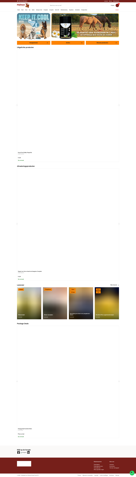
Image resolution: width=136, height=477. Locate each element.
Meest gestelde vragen (99, 469)
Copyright (96, 475)
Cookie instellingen (104, 475)
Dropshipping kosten (98, 466)
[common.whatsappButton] (132, 473)
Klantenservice (116, 1)
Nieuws (110, 1)
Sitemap (117, 475)
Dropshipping (96, 464)
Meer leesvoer (113, 285)
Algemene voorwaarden (87, 475)
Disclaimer (111, 475)
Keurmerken (112, 466)
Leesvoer (106, 1)
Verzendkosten (97, 467)
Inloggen (112, 5)
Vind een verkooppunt (114, 467)
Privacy (79, 475)
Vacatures (111, 464)
